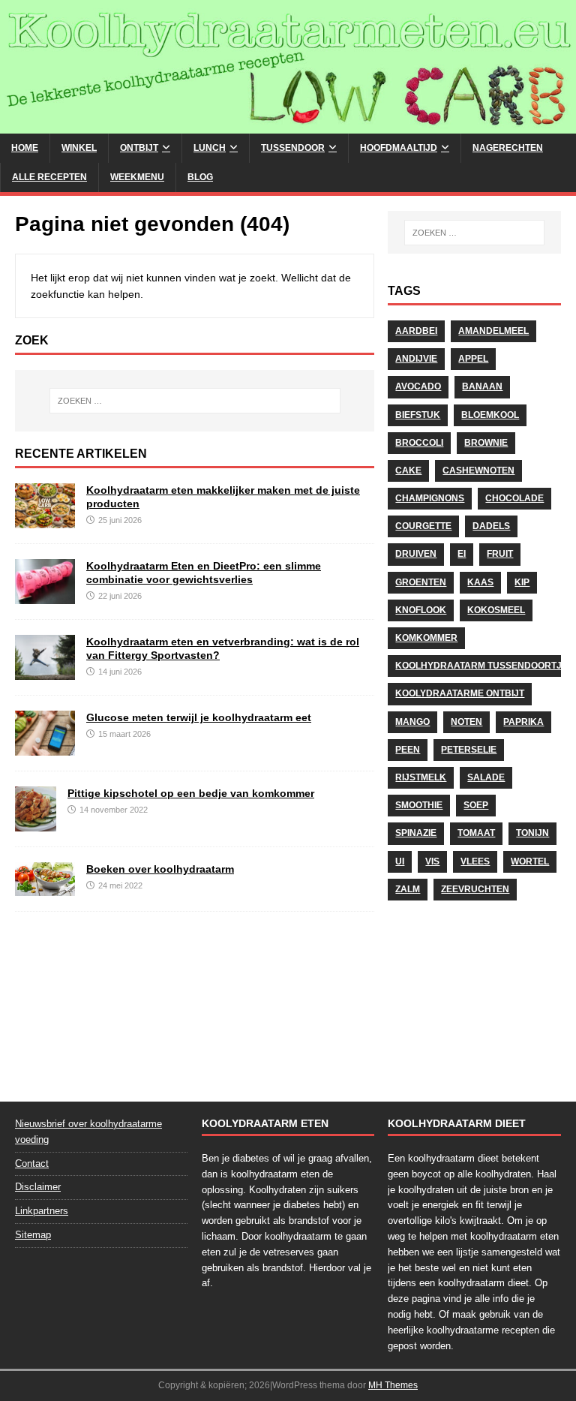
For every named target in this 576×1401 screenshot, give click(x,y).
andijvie (416, 358)
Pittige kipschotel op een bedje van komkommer (191, 793)
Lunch (210, 148)
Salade (486, 777)
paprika (523, 722)
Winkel (79, 148)
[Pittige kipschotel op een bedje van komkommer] (35, 823)
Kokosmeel (496, 610)
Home (24, 148)
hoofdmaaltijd (398, 148)
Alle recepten (49, 177)
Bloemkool (490, 415)
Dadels (491, 526)
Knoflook (420, 610)
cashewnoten (478, 470)
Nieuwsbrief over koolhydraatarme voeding (88, 1131)
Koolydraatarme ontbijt (459, 693)
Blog (200, 177)
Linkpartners (41, 1210)
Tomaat (476, 833)
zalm (407, 889)
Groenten (420, 582)
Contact (32, 1163)
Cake (408, 470)
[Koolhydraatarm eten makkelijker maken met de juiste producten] (45, 520)
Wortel (530, 861)
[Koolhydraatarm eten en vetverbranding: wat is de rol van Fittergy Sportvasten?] (45, 672)
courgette (423, 526)
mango (412, 722)
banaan (482, 386)
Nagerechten (507, 148)
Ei (462, 554)
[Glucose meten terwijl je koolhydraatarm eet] (45, 747)
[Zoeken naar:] (194, 400)
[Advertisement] (474, 996)
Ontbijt (139, 148)
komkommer (426, 638)
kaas (480, 582)
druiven (415, 554)
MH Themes (393, 1385)
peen (407, 749)
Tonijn (532, 833)
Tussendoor (293, 148)
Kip (522, 582)
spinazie (415, 833)
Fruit (500, 554)
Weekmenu (137, 177)
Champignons (429, 498)
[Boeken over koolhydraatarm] (45, 888)
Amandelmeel (493, 331)
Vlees (475, 861)
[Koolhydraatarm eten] (288, 125)
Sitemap (33, 1234)
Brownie (486, 442)
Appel (473, 358)
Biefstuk (417, 415)
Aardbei (416, 331)
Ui (399, 861)
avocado (418, 386)
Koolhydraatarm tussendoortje (481, 665)
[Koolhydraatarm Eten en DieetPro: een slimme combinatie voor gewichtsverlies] (45, 596)
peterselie (468, 749)
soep (476, 805)
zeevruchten (475, 889)
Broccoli (419, 442)
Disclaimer (38, 1186)
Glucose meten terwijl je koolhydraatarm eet (198, 717)
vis (432, 861)
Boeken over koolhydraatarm (160, 869)
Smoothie (418, 805)
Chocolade (514, 498)
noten (466, 722)
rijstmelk (420, 777)
